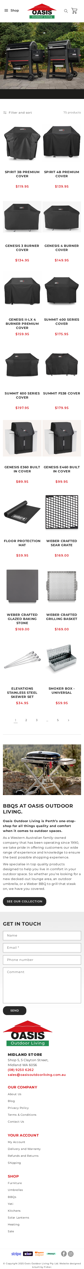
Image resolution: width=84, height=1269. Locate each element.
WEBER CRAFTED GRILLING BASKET (61, 617)
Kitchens (14, 1210)
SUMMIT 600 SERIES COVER (22, 395)
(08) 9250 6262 (21, 1070)
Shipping (14, 1163)
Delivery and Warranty (24, 1149)
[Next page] (68, 720)
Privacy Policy (18, 1108)
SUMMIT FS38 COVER (61, 393)
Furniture (15, 1183)
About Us (14, 1094)
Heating (14, 1224)
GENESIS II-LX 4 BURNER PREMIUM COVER (22, 324)
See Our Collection (24, 901)
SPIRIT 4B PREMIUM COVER (61, 174)
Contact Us (16, 1121)
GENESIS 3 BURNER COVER (22, 248)
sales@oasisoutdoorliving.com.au (37, 1075)
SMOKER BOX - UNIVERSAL (62, 691)
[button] (66, 11)
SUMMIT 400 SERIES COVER (61, 322)
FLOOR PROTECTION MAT (22, 543)
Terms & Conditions (22, 1115)
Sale (11, 1231)
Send (14, 1010)
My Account (16, 1142)
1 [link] (15, 720)
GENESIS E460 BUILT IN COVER (62, 469)
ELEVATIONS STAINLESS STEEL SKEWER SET (22, 693)
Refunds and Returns (23, 1156)
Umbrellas (15, 1190)
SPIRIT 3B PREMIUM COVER (22, 174)
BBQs (12, 1197)
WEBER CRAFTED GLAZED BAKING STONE (22, 619)
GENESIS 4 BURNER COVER (62, 248)
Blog (11, 1101)
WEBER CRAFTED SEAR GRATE (61, 543)
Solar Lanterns (18, 1217)
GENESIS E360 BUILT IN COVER (22, 469)
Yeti (10, 1204)
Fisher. (48, 1267)
